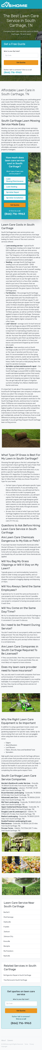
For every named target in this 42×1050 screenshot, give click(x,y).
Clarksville (7, 922)
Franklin (6, 927)
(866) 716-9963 (13, 72)
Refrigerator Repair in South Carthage (17, 975)
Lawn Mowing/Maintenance (14, 180)
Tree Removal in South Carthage (15, 980)
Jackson (7, 932)
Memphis (7, 946)
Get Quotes (21, 63)
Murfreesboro (8, 951)
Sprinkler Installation (14, 198)
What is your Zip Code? (12, 51)
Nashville (7, 956)
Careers (10, 1040)
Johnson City (8, 936)
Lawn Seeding (11, 187)
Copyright (4, 1046)
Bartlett (7, 912)
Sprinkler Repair (12, 192)
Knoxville (7, 941)
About (3, 1040)
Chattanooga (8, 917)
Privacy (32, 1044)
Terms (26, 1044)
